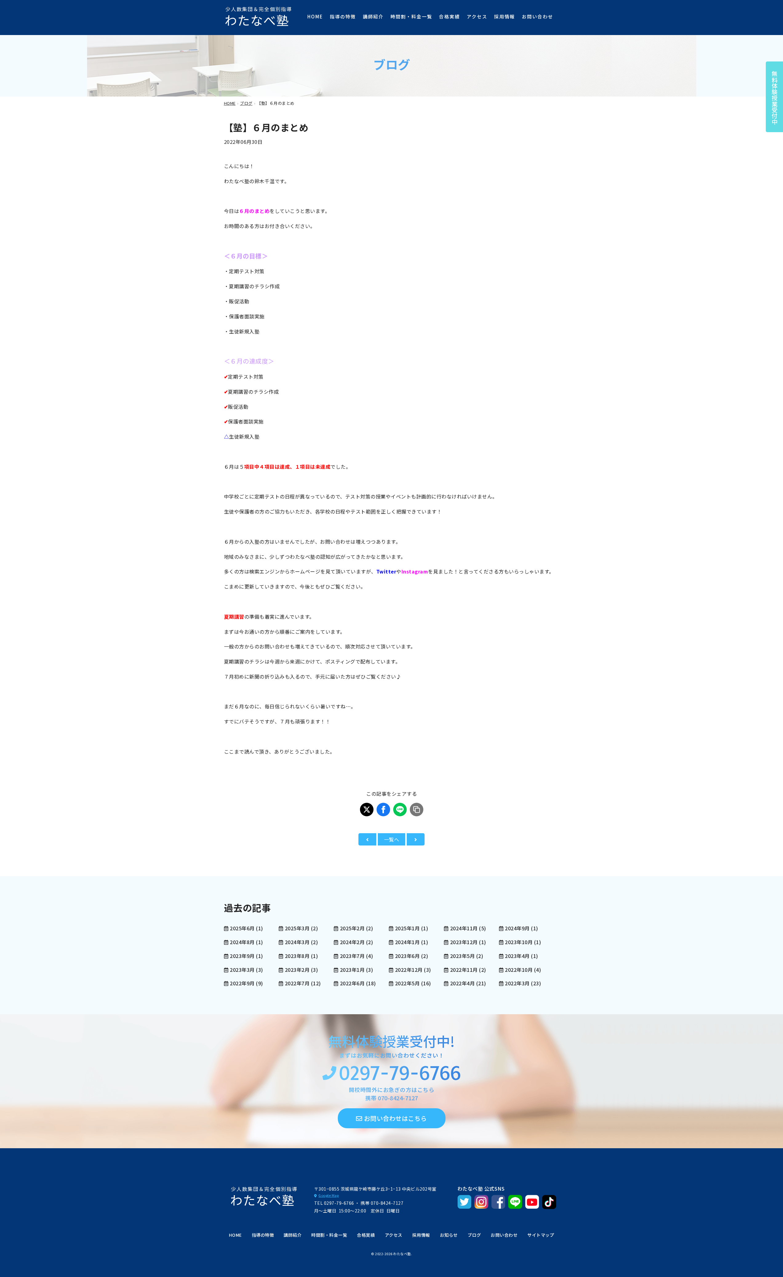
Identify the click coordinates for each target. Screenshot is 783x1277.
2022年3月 (517, 983)
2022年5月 (407, 983)
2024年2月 (352, 942)
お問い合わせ (537, 16)
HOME (315, 16)
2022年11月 (464, 969)
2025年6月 (242, 928)
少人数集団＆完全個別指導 (259, 16)
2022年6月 (352, 983)
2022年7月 (297, 983)
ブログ (474, 1235)
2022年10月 (519, 969)
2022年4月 (462, 983)
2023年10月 (519, 942)
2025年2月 (352, 928)
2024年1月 (407, 942)
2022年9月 (242, 983)
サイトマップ (540, 1235)
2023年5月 (462, 956)
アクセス (477, 16)
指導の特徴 (343, 16)
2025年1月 (407, 928)
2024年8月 (242, 942)
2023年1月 (352, 969)
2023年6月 (407, 956)
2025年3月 (297, 928)
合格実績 (449, 16)
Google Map (328, 1195)
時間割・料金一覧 (411, 16)
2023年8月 (297, 956)
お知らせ (449, 1235)
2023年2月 (297, 969)
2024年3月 (297, 942)
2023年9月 (242, 956)
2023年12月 (464, 942)
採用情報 (504, 16)
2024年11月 (464, 928)
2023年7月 (352, 956)
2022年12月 (409, 969)
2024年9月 (517, 928)
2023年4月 (517, 956)
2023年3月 (242, 969)
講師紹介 (373, 16)
